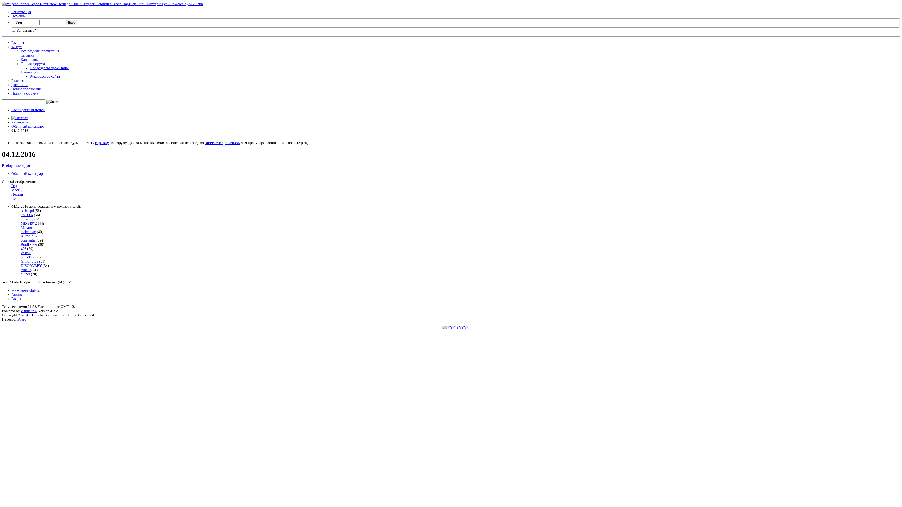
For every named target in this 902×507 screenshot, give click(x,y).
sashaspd (27, 211)
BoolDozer (29, 244)
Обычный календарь (27, 126)
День (15, 198)
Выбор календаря (16, 166)
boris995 (27, 257)
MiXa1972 (29, 223)
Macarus (27, 228)
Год (14, 186)
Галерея (17, 81)
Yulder (26, 270)
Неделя (17, 194)
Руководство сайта (45, 76)
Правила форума (24, 93)
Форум (16, 47)
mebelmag (28, 232)
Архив (16, 294)
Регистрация (21, 12)
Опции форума (33, 64)
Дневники (19, 85)
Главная (17, 43)
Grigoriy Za (29, 261)
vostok (26, 253)
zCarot (22, 319)
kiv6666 (27, 215)
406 (23, 249)
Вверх (16, 299)
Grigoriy (27, 219)
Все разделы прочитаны (40, 51)
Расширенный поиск (28, 110)
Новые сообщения (26, 89)
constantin (28, 240)
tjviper (25, 274)
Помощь (18, 16)
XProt (25, 236)
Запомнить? (26, 30)
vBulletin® (29, 311)
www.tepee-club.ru (25, 290)
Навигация (29, 72)
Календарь (29, 59)
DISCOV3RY (31, 266)
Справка (27, 55)
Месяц (16, 190)
